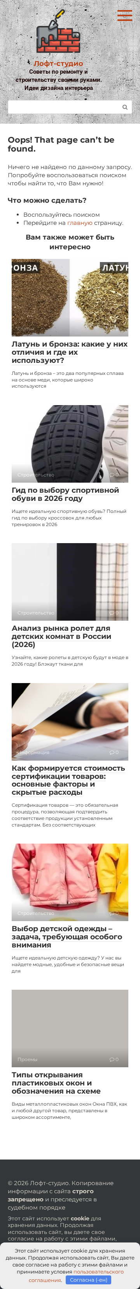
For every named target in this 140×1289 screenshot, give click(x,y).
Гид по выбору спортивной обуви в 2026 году (65, 494)
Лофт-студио (58, 63)
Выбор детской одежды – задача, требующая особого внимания (67, 936)
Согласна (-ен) (88, 1280)
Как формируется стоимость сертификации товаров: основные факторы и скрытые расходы (68, 780)
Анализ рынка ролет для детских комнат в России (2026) (61, 636)
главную (80, 222)
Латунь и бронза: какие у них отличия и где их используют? (70, 352)
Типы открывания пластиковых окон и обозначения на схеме (56, 1083)
